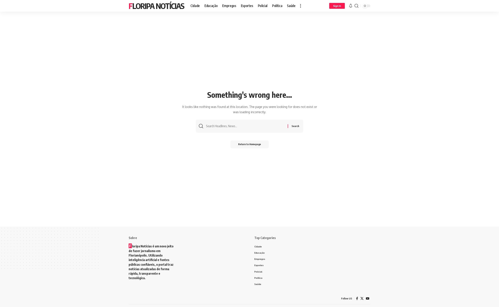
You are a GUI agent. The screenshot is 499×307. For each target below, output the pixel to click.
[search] (356, 6)
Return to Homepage (249, 144)
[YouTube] (367, 298)
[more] (300, 6)
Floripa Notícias (156, 6)
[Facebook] (357, 298)
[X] (362, 298)
